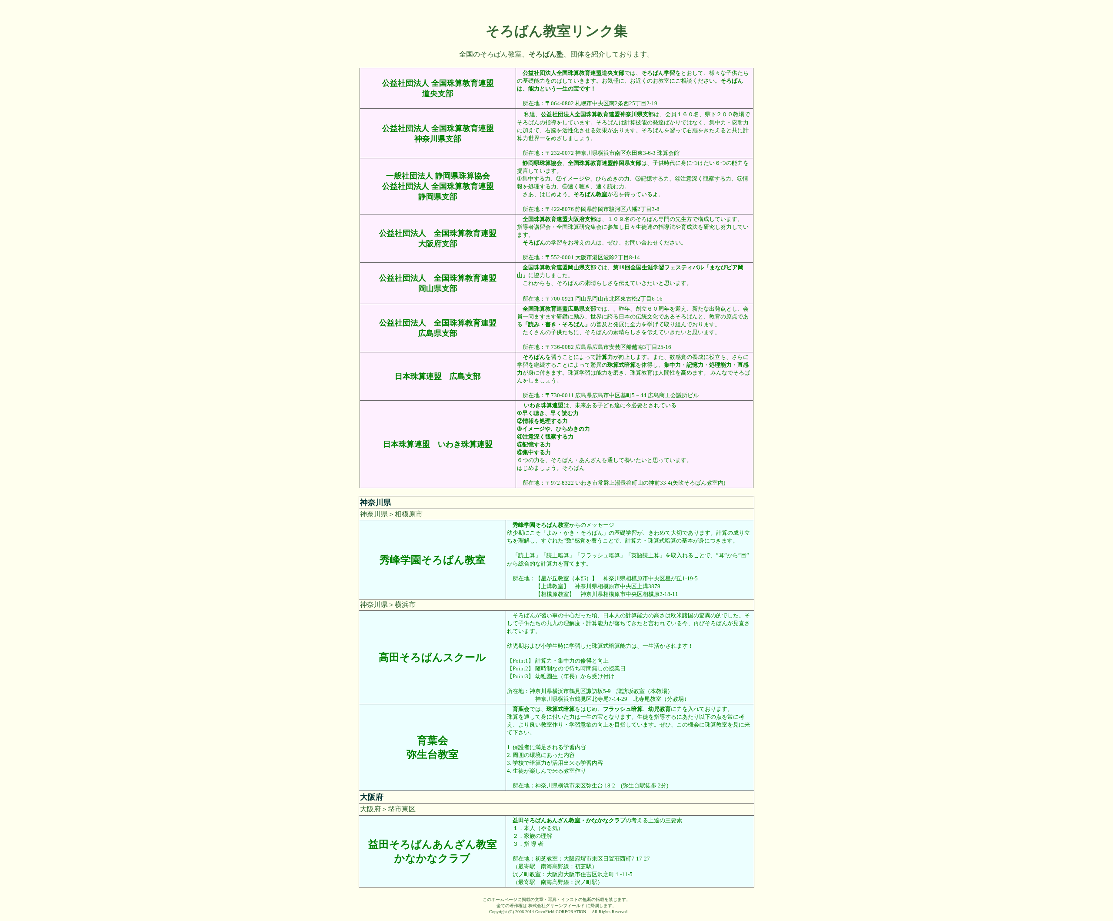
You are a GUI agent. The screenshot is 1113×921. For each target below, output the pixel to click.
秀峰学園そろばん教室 (433, 560)
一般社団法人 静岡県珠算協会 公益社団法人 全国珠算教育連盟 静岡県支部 (438, 186)
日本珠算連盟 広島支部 (438, 376)
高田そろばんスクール (432, 657)
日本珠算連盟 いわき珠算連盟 (438, 444)
